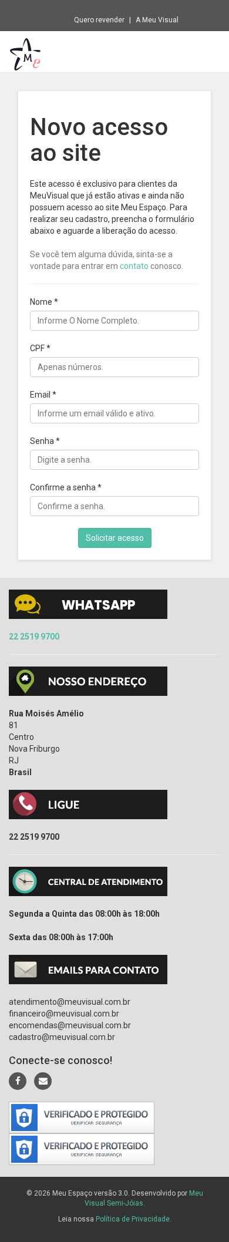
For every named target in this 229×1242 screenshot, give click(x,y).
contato (134, 266)
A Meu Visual (157, 20)
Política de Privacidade (133, 1219)
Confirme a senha (66, 487)
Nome (44, 302)
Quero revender (99, 20)
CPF (40, 348)
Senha (45, 441)
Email (43, 394)
